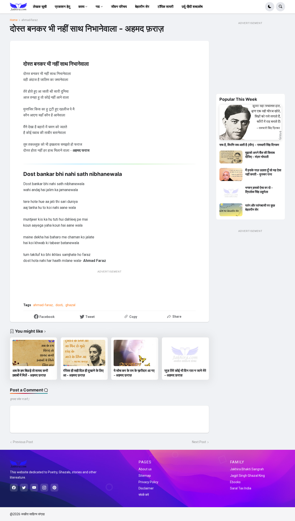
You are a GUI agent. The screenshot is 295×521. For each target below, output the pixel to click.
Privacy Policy (148, 482)
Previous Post (23, 442)
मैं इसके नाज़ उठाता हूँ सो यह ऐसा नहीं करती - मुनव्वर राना (263, 172)
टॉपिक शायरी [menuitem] (165, 7)
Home (14, 20)
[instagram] (44, 487)
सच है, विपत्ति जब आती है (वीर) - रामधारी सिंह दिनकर (249, 145)
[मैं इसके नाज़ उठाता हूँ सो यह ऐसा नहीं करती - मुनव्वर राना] (230, 174)
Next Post (199, 442)
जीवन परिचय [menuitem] (119, 7)
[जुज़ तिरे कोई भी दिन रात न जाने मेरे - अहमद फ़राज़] (185, 353)
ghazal (70, 305)
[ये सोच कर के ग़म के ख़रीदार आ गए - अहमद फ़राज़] (135, 353)
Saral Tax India (240, 488)
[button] (269, 6)
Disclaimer (146, 488)
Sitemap (145, 475)
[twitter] (24, 487)
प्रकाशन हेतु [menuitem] (62, 7)
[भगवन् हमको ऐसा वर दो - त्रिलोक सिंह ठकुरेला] (230, 192)
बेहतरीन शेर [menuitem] (142, 7)
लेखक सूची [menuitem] (40, 7)
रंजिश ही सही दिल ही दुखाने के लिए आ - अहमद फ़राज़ (83, 372)
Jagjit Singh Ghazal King (247, 475)
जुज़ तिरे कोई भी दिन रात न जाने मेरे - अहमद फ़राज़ (185, 372)
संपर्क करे (144, 495)
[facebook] (14, 487)
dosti (59, 305)
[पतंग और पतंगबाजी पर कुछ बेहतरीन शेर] (230, 209)
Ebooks (235, 482)
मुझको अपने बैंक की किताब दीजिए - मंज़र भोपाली (260, 155)
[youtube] (34, 487)
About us (145, 469)
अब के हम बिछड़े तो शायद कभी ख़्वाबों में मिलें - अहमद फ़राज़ (30, 372)
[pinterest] (54, 487)
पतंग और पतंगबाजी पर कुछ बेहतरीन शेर (260, 207)
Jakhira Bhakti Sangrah (247, 469)
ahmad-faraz (29, 20)
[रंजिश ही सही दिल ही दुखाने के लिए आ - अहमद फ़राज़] (84, 353)
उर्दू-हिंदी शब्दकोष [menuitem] (192, 7)
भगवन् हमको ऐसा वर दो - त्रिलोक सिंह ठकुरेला (259, 190)
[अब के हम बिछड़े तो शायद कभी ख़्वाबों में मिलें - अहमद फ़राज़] (33, 353)
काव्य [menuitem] (81, 7)
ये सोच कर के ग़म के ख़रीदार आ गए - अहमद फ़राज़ (134, 372)
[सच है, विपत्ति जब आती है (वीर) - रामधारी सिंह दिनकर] (250, 122)
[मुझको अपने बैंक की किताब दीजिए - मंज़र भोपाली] (230, 157)
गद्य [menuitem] (98, 7)
